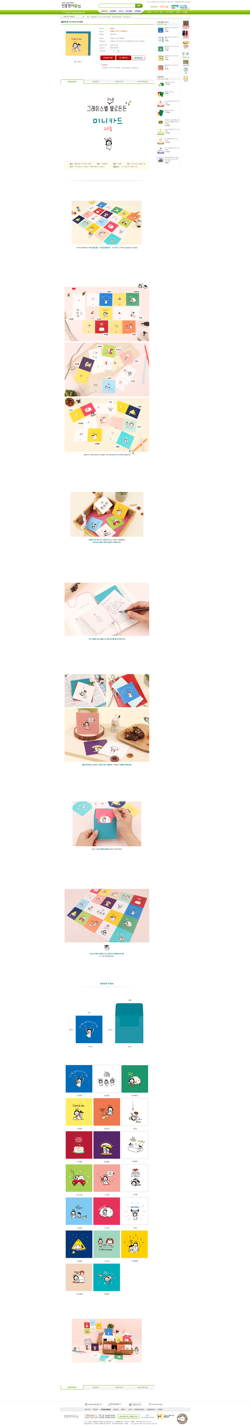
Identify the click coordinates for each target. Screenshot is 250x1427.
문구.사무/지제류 (104, 17)
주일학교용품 (116, 17)
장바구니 (170, 2)
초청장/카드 (127, 17)
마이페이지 (162, 2)
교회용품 (93, 17)
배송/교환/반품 (142, 81)
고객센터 (187, 2)
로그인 (149, 2)
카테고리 (72, 16)
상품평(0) (95, 81)
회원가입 (155, 2)
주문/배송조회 (178, 2)
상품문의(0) (119, 81)
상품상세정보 (72, 81)
